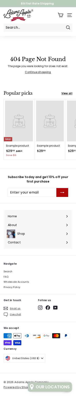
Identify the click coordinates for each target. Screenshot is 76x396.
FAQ (6, 276)
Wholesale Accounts (16, 282)
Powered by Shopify (18, 387)
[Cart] (60, 15)
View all (66, 93)
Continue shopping (38, 72)
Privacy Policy (12, 287)
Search (8, 271)
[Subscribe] (62, 192)
